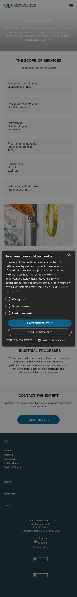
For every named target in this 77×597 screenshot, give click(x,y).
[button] (52, 340)
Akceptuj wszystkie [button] (40, 323)
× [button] (69, 254)
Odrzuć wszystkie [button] (40, 332)
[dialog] (38, 298)
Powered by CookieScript (19, 340)
